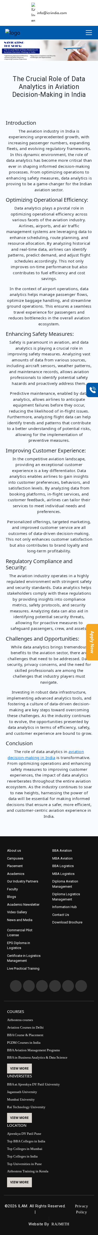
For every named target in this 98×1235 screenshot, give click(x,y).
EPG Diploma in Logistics (18, 945)
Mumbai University (21, 1099)
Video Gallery (17, 912)
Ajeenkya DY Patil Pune (24, 1134)
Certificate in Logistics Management (24, 958)
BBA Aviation (62, 850)
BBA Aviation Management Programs (33, 1050)
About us (14, 850)
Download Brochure (67, 922)
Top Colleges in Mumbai (24, 1149)
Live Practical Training (23, 968)
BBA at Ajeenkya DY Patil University (33, 1084)
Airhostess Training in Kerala (27, 1171)
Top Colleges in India (22, 1156)
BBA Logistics (63, 866)
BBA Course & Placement (25, 1035)
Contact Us (60, 915)
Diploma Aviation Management (65, 883)
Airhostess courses (20, 1020)
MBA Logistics (63, 874)
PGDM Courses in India (24, 1043)
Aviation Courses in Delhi (25, 1027)
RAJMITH (60, 1224)
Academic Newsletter (23, 904)
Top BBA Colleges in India (26, 1141)
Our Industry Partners (22, 881)
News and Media (19, 920)
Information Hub (64, 907)
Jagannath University (22, 1092)
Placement (15, 866)
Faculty (12, 889)
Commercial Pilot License (19, 932)
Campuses (15, 858)
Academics (15, 874)
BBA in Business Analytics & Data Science (37, 1057)
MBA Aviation (62, 858)
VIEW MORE (19, 1068)
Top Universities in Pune (24, 1164)
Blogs (11, 897)
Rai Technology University (26, 1107)
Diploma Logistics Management (66, 896)
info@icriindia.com (52, 13)
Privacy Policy (81, 1209)
